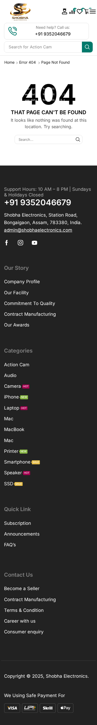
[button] (65, 11)
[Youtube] (34, 242)
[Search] (87, 47)
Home (9, 62)
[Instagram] (20, 242)
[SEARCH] (77, 139)
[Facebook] (6, 242)
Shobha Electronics (67, 676)
